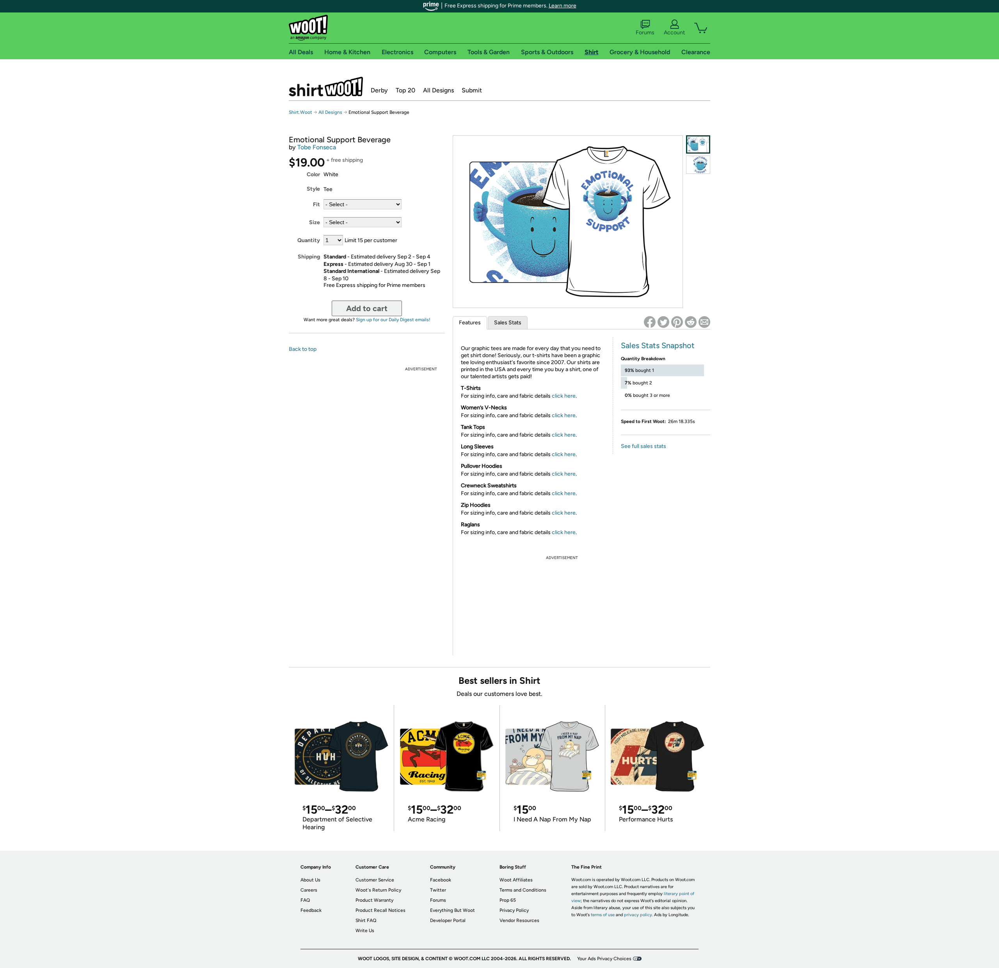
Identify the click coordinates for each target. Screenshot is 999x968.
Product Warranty (374, 900)
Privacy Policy (514, 910)
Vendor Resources (519, 920)
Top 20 (405, 90)
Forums (645, 32)
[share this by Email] (704, 322)
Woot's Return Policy (378, 890)
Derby (379, 90)
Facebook (440, 880)
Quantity (308, 240)
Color (313, 174)
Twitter (438, 890)
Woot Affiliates (516, 880)
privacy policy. (638, 914)
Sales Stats (507, 322)
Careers (308, 890)
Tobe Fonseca (316, 147)
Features (470, 322)
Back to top (302, 349)
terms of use (603, 914)
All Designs (438, 90)
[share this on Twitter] (663, 322)
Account (674, 32)
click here (564, 396)
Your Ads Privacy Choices (604, 958)
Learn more (562, 5)
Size (314, 222)
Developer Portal (448, 920)
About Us (310, 880)
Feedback (311, 910)
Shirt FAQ (366, 920)
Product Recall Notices (380, 910)
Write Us (365, 930)
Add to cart (367, 308)
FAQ (305, 900)
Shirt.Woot (326, 86)
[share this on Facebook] (650, 322)
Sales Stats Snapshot (658, 345)
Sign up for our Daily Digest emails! (393, 319)
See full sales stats (643, 446)
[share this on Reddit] (691, 322)
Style (313, 189)
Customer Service (375, 880)
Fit (316, 204)
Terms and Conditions (523, 890)
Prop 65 (508, 900)
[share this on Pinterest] (677, 322)
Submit (472, 90)
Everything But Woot (452, 910)
